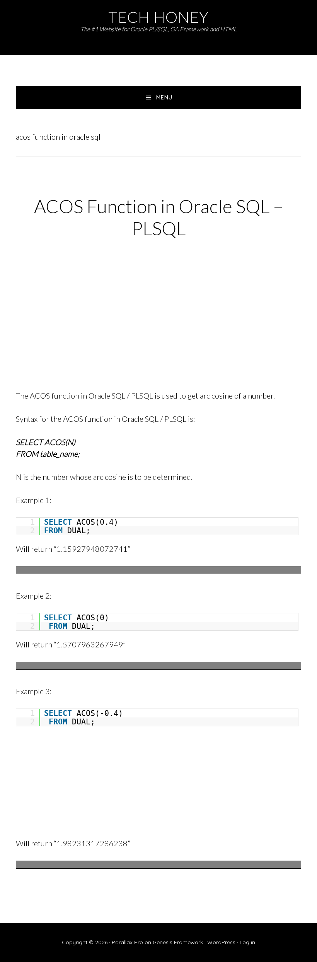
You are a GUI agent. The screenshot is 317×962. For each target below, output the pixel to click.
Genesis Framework (178, 942)
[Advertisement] (158, 334)
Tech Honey (158, 17)
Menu (164, 97)
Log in (247, 942)
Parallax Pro (127, 942)
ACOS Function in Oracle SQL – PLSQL (158, 217)
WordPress (221, 942)
